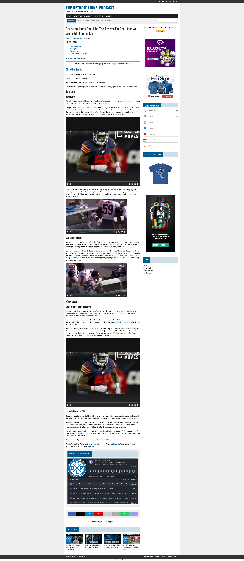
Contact (176, 556)
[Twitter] (159, 1)
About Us (109, 16)
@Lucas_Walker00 (117, 444)
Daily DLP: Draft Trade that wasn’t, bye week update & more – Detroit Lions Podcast (74, 547)
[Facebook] (173, 1)
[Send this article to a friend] (107, 514)
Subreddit (90, 446)
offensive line (120, 322)
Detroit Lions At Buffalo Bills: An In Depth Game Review (112, 546)
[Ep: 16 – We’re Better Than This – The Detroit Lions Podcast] (93, 542)
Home (69, 16)
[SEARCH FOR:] (167, 21)
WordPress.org (147, 273)
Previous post (97, 522)
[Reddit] (176, 1)
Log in (145, 266)
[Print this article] (116, 514)
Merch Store (99, 16)
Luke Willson (107, 440)
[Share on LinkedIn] (89, 514)
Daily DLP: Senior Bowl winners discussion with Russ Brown (131, 547)
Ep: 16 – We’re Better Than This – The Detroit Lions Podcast (92, 547)
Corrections (169, 556)
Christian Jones (75, 46)
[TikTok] (166, 1)
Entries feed (147, 268)
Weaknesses (74, 51)
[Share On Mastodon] (133, 514)
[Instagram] (169, 1)
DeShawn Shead (95, 440)
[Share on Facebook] (72, 514)
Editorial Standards (160, 556)
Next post (109, 522)
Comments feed (148, 270)
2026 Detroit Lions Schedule (83, 16)
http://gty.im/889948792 (75, 58)
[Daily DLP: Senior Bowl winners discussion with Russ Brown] (131, 542)
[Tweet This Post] (80, 514)
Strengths (73, 49)
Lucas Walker (77, 38)
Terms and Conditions (122, 560)
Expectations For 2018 (78, 53)
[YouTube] (163, 1)
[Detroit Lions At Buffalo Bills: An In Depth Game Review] (112, 542)
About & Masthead (148, 556)
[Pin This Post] (98, 514)
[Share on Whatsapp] (124, 514)
